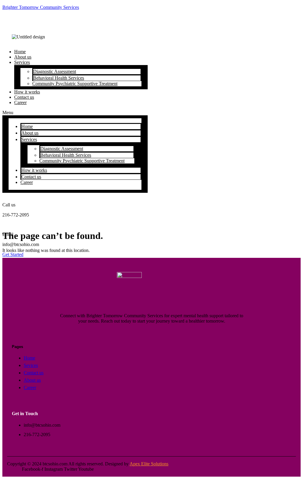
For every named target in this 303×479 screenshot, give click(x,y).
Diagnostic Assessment (54, 71)
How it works (34, 170)
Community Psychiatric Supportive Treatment (74, 83)
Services (22, 62)
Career (20, 102)
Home (27, 126)
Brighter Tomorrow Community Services (40, 7)
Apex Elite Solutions (149, 463)
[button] (75, 112)
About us (29, 132)
